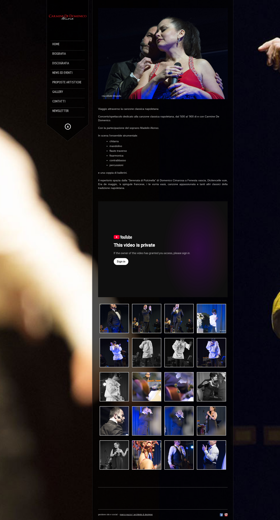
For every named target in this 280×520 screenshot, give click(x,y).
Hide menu (67, 126)
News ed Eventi (62, 73)
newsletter (60, 111)
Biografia (59, 54)
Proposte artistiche (66, 82)
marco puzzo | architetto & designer (136, 514)
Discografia (60, 63)
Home (55, 44)
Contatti (59, 101)
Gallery (57, 92)
